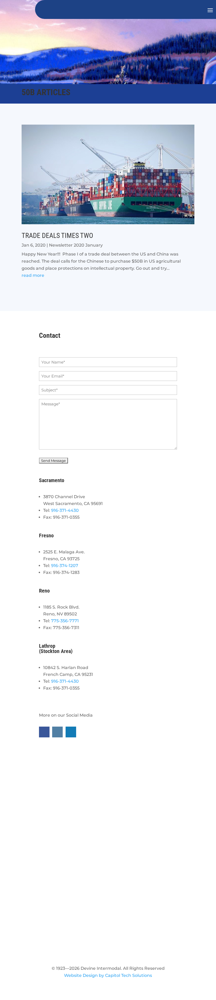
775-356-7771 (65, 620)
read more (33, 275)
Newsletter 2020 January (76, 245)
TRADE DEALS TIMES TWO (57, 235)
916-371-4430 (65, 510)
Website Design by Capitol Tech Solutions (108, 975)
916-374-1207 (64, 565)
